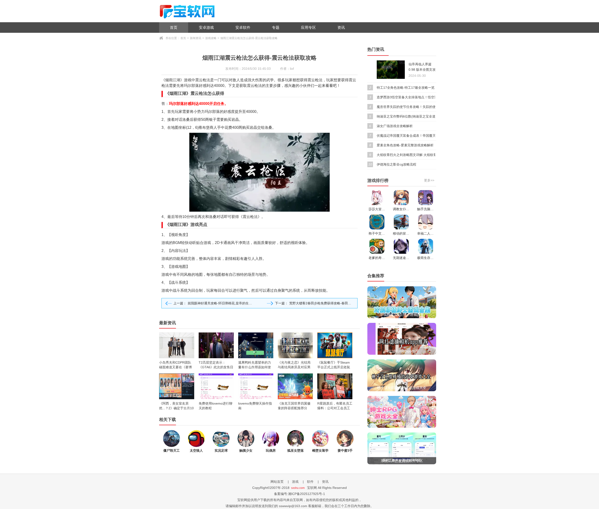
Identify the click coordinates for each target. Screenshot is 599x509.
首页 (173, 28)
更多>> (429, 180)
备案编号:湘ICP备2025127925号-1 (299, 494)
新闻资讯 (195, 38)
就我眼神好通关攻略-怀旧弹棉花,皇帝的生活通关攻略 (226, 303)
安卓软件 (242, 28)
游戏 (295, 481)
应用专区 (308, 28)
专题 (275, 28)
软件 (310, 481)
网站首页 (277, 481)
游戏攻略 (210, 38)
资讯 (341, 28)
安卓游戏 (206, 28)
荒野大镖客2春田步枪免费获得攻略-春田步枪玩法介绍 (328, 303)
